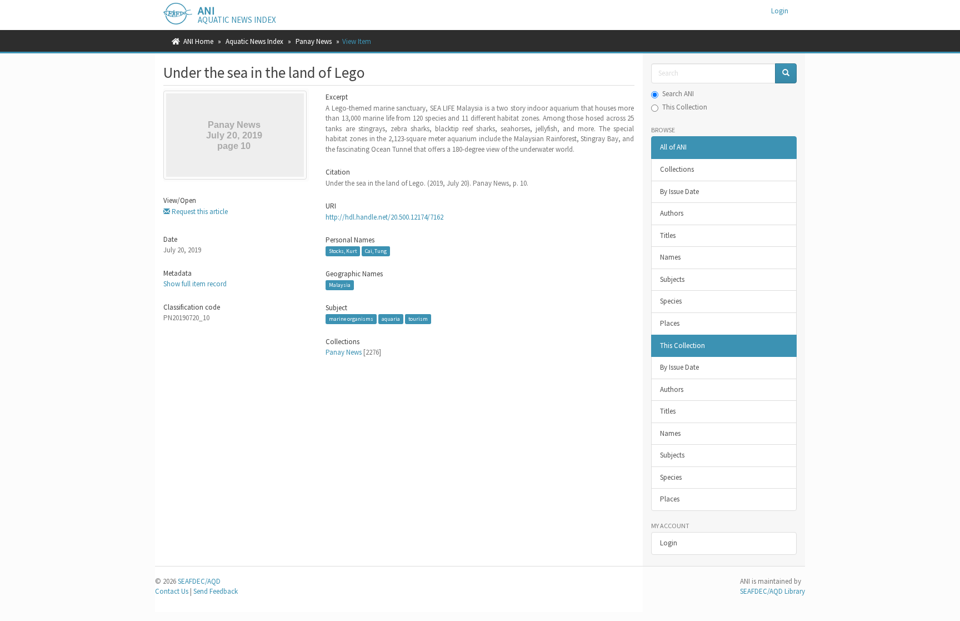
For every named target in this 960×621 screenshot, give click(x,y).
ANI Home (198, 41)
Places (669, 323)
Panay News (314, 41)
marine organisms (351, 318)
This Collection (684, 107)
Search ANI (678, 93)
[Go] (786, 73)
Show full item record (195, 284)
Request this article (199, 211)
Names (670, 257)
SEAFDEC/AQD (199, 581)
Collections (677, 169)
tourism (418, 318)
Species (671, 301)
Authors (671, 213)
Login (668, 543)
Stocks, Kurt (343, 251)
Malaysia (340, 285)
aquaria (391, 318)
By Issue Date (679, 191)
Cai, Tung (376, 251)
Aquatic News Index (254, 41)
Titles (668, 235)
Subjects (672, 279)
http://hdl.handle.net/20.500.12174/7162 (384, 217)
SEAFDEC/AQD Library (772, 591)
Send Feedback (215, 591)
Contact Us (171, 591)
